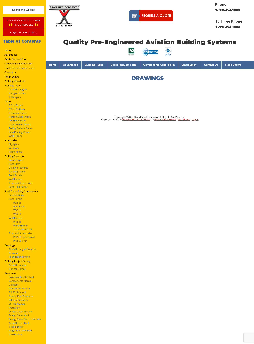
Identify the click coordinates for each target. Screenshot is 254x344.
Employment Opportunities (19, 68)
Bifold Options (17, 109)
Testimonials (16, 326)
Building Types (12, 85)
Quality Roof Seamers (21, 296)
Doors (7, 101)
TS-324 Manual (17, 292)
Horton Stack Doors (20, 116)
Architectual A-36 (22, 229)
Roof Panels (15, 175)
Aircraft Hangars (18, 89)
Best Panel (19, 206)
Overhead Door (17, 120)
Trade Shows (11, 76)
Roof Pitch (14, 163)
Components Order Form (18, 63)
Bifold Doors (16, 105)
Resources (10, 273)
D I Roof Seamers (18, 300)
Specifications (16, 195)
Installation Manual (19, 288)
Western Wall (20, 225)
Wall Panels (15, 179)
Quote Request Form (15, 59)
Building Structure (14, 156)
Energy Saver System (20, 311)
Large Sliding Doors (20, 124)
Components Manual (20, 281)
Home (7, 50)
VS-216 (17, 214)
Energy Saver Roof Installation (25, 319)
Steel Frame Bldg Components (21, 191)
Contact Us (10, 72)
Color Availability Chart (21, 277)
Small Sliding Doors (19, 132)
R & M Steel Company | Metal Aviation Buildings (64, 15)
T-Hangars (15, 97)
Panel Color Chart (18, 186)
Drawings (9, 245)
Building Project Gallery (17, 261)
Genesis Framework (165, 119)
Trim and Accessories (20, 183)
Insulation (14, 307)
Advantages (10, 54)
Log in (195, 119)
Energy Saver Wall (19, 315)
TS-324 (17, 210)
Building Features (18, 167)
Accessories (10, 140)
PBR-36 (17, 202)
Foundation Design (19, 256)
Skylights (14, 144)
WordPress (184, 119)
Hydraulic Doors (18, 113)
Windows (14, 148)
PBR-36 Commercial (24, 237)
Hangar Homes (17, 93)
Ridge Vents (15, 151)
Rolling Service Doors (20, 128)
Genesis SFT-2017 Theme (136, 119)
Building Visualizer (14, 81)
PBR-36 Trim (20, 241)
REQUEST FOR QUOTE (23, 32)
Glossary (13, 284)
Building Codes (17, 171)
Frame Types (16, 160)
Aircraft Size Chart (19, 323)
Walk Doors (15, 136)
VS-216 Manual (17, 303)
